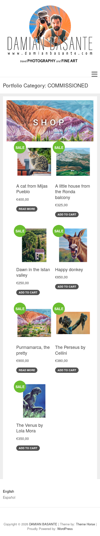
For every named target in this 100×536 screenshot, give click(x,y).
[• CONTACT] (91, 515)
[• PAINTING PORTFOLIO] (51, 515)
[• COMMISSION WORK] (67, 515)
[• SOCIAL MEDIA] (83, 515)
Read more (27, 209)
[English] (11, 515)
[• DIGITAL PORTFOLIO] (75, 515)
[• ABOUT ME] (35, 515)
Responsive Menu (94, 74)
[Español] (19, 515)
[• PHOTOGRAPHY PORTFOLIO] (59, 515)
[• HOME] (27, 515)
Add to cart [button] (67, 214)
